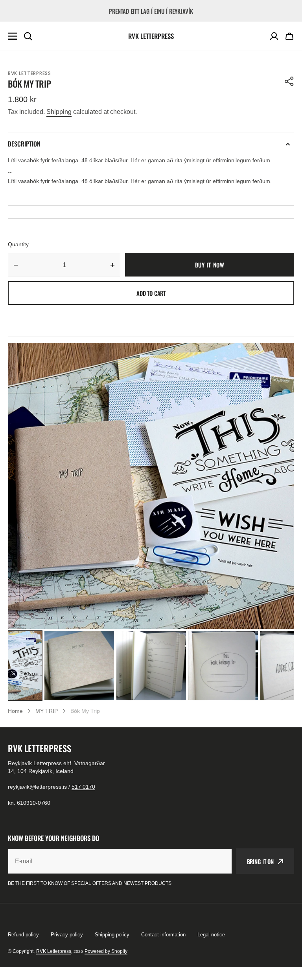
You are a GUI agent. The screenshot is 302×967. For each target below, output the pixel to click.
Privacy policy (67, 935)
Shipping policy (112, 935)
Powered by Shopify (106, 951)
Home (15, 711)
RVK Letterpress (53, 951)
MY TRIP (46, 711)
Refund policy (23, 935)
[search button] (28, 36)
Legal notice (211, 935)
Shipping (59, 111)
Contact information (163, 935)
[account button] (274, 36)
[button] (289, 36)
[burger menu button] (12, 36)
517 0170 (83, 787)
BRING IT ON (260, 861)
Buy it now (210, 264)
